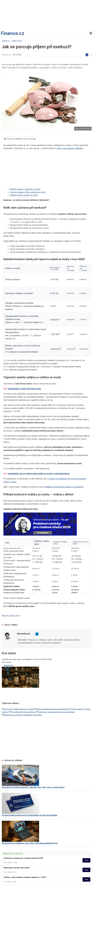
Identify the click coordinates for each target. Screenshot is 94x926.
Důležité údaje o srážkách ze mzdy (25, 189)
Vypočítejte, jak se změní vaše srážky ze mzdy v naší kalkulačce (38, 473)
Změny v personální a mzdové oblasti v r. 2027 (25, 877)
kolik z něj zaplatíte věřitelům (70, 148)
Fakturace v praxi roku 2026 (16, 867)
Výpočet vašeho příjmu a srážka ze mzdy (28, 192)
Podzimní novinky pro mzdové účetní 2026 (23, 858)
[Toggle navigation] (91, 33)
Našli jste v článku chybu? (11, 616)
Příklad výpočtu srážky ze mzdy (24, 195)
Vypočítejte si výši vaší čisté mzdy (24, 389)
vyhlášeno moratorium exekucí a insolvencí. (64, 487)
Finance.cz (6, 41)
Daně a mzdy (17, 41)
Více (86, 860)
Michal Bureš (6, 55)
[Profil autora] (7, 636)
